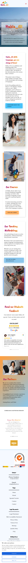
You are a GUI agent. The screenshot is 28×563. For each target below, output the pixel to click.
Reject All (14, 560)
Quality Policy (14, 528)
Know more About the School (13, 105)
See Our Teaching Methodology (10, 260)
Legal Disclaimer (14, 514)
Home (14, 492)
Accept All (14, 553)
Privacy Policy (14, 520)
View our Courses (12, 212)
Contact (14, 504)
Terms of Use (14, 522)
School (14, 495)
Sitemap (14, 525)
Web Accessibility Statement (14, 517)
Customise (14, 557)
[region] (14, 552)
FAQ (14, 531)
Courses (14, 501)
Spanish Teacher (14, 498)
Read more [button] (6, 346)
